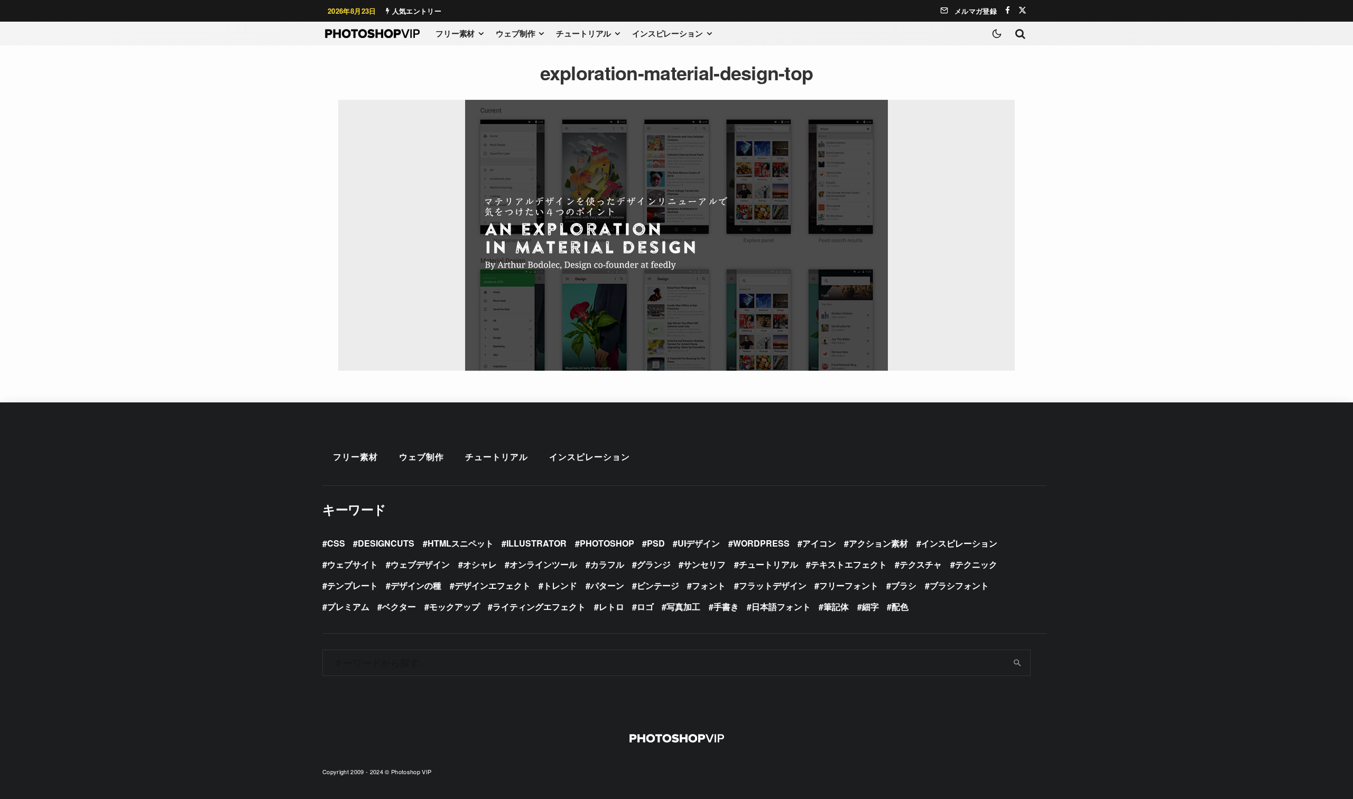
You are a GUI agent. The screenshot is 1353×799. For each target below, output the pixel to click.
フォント (709, 585)
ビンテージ (658, 585)
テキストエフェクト (849, 564)
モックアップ (454, 606)
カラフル (607, 564)
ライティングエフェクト (539, 606)
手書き (726, 606)
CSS (336, 543)
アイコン (819, 543)
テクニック (976, 564)
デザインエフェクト (493, 585)
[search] (1017, 662)
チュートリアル (583, 33)
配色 (900, 606)
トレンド (560, 585)
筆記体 (836, 606)
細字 (870, 606)
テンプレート (352, 585)
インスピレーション (667, 33)
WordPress (761, 543)
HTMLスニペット (461, 543)
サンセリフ (704, 564)
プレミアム (348, 606)
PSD (656, 543)
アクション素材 (878, 543)
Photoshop (607, 543)
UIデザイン (699, 543)
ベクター (399, 606)
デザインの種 (416, 585)
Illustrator (536, 543)
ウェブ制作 (515, 33)
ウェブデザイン (420, 564)
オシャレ (480, 564)
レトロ (611, 606)
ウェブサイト (352, 564)
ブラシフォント (959, 585)
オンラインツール (543, 564)
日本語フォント (781, 606)
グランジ (654, 564)
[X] (1022, 10)
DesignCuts (386, 543)
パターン (607, 585)
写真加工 (683, 606)
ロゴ (645, 606)
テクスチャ (921, 564)
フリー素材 (455, 33)
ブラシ (903, 585)
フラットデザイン (773, 585)
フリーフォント (848, 585)
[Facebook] (1007, 10)
